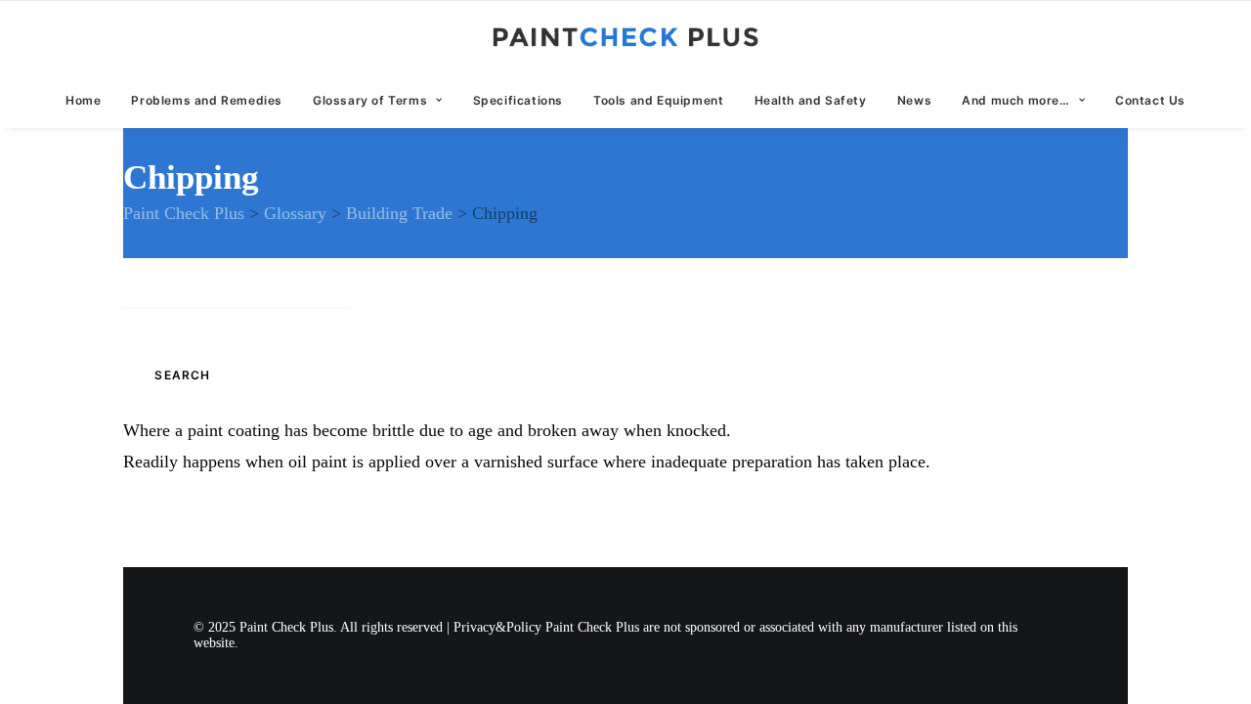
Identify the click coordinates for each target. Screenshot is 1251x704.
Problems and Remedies (206, 100)
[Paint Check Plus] (626, 37)
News (914, 100)
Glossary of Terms (370, 100)
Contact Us (1150, 100)
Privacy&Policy (497, 627)
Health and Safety (811, 100)
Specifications (518, 100)
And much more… (1015, 100)
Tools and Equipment (658, 100)
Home (83, 100)
